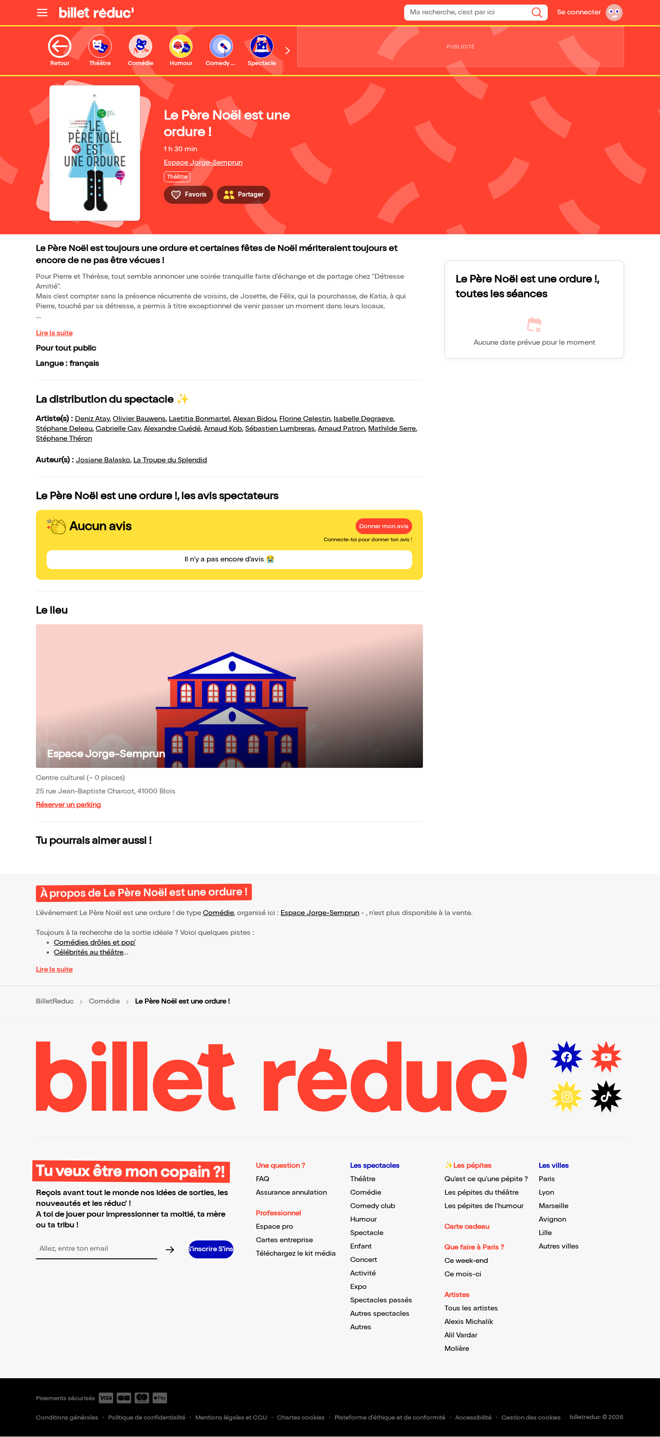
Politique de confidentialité (146, 1417)
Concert (363, 1260)
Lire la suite (54, 333)
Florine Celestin (304, 419)
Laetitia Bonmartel (199, 419)
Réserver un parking (68, 805)
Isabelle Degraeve (363, 419)
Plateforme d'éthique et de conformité (389, 1417)
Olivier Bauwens (139, 419)
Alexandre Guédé (172, 429)
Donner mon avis (384, 526)
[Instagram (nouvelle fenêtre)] (567, 1097)
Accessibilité (473, 1417)
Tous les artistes (471, 1308)
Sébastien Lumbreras (280, 429)
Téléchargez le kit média (296, 1253)
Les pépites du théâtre (481, 1192)
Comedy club (372, 1206)
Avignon (552, 1219)
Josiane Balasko (103, 460)
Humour (363, 1219)
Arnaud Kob (223, 429)
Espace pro (274, 1226)
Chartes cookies (301, 1417)
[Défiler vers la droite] (288, 51)
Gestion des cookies (531, 1417)
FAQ (262, 1179)
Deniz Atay (92, 419)
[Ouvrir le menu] (46, 12)
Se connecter (579, 12)
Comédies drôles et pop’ (95, 942)
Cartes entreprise (284, 1240)
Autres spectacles (379, 1314)
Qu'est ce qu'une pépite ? (486, 1179)
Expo (358, 1287)
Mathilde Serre (392, 429)
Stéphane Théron (64, 438)
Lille (545, 1233)
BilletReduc (55, 1001)
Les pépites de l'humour (484, 1206)
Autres (360, 1327)
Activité (363, 1273)
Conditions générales (67, 1417)
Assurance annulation (291, 1192)
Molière (456, 1349)
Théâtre (362, 1179)
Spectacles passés (381, 1300)
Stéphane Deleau (64, 429)
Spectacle (366, 1233)
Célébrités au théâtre (88, 952)
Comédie (218, 913)
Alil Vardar (460, 1335)
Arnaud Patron (341, 429)
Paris (547, 1179)
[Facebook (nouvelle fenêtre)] (567, 1057)
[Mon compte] (614, 12)
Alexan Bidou (254, 419)
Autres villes (559, 1246)
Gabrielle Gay (118, 429)
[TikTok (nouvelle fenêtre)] (606, 1097)
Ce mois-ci (462, 1274)
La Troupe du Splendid (170, 460)
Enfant (361, 1246)
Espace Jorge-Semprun (203, 162)
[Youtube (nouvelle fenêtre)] (606, 1057)
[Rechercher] (537, 12)
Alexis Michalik (468, 1322)
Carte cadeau (466, 1226)
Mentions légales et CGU (231, 1417)
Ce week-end (466, 1261)
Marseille (553, 1206)
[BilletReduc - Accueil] (96, 12)
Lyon (546, 1192)
